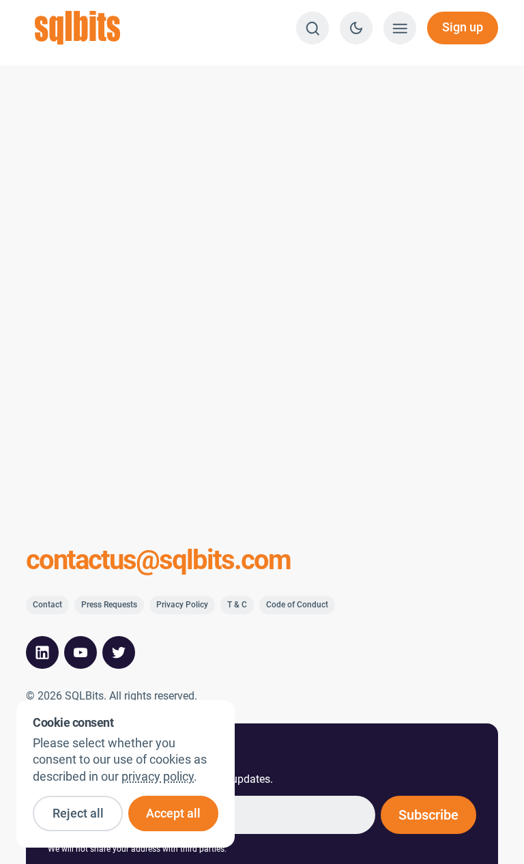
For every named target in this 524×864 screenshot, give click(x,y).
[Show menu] (399, 28)
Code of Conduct (297, 604)
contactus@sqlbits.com (158, 560)
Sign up (462, 27)
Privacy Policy (182, 604)
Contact (47, 604)
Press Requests (109, 604)
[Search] (312, 28)
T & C (237, 604)
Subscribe (428, 815)
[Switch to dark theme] (356, 28)
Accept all (173, 813)
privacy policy (157, 776)
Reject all (78, 813)
